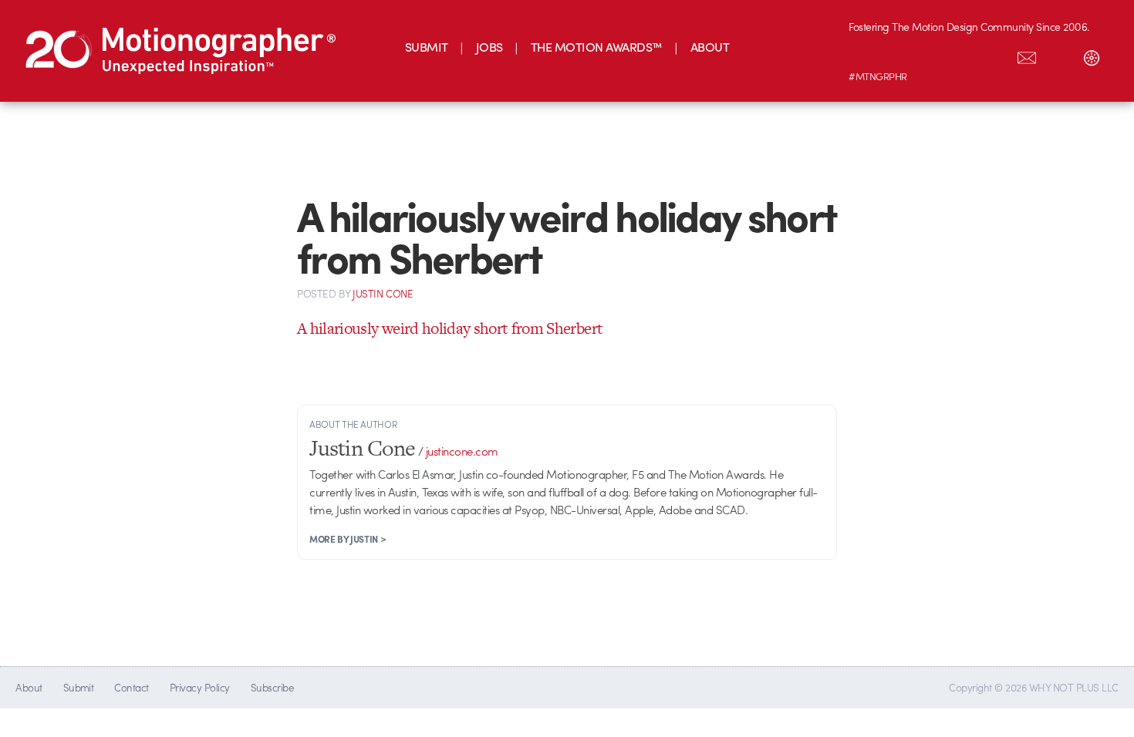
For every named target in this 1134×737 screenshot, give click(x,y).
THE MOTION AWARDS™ (597, 47)
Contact (131, 687)
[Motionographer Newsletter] (1027, 55)
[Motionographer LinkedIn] (897, 55)
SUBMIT (426, 47)
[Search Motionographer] (1059, 55)
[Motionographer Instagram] (865, 55)
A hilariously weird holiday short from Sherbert (449, 328)
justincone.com (462, 451)
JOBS (489, 47)
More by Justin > (347, 539)
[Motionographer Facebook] (962, 55)
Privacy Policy (200, 687)
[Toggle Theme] (1091, 55)
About (28, 687)
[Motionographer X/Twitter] (994, 55)
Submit (78, 687)
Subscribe (272, 687)
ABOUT (709, 47)
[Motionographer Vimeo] (929, 55)
